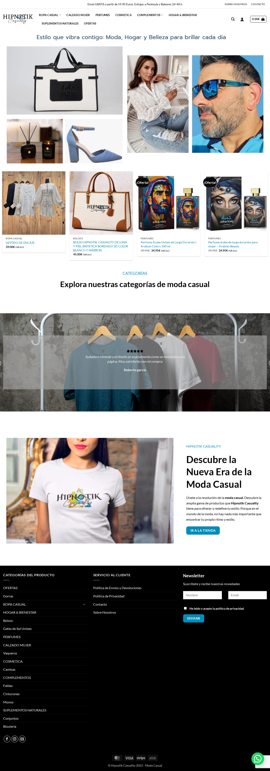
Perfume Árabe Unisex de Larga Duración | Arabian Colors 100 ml (168, 244)
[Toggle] (84, 604)
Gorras (8, 596)
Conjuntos (11, 718)
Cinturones (11, 694)
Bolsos (8, 620)
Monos (8, 702)
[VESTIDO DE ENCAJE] (33, 203)
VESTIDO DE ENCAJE (20, 242)
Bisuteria (9, 726)
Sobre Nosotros (104, 612)
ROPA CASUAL (48, 15)
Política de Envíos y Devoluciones (117, 588)
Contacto (100, 604)
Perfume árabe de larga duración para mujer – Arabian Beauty (233, 244)
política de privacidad (230, 608)
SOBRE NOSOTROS (236, 4)
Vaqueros (10, 653)
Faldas (8, 686)
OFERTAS (90, 23)
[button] (233, 19)
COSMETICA (123, 15)
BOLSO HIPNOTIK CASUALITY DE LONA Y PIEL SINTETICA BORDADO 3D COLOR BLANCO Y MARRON (100, 246)
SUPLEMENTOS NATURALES (60, 23)
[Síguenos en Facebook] (7, 739)
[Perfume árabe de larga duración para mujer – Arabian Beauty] (236, 203)
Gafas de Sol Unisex (17, 629)
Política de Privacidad (108, 596)
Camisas (9, 669)
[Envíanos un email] (22, 739)
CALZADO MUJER (78, 15)
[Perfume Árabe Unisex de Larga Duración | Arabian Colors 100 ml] (168, 203)
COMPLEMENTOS (148, 15)
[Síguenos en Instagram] (14, 739)
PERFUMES (103, 15)
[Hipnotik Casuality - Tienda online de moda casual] (18, 19)
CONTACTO (258, 4)
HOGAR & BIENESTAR (183, 15)
